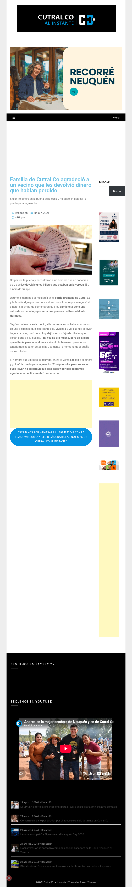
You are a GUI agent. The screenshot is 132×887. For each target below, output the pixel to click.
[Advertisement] (66, 147)
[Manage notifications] (9, 878)
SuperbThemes (88, 882)
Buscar (104, 182)
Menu (116, 117)
